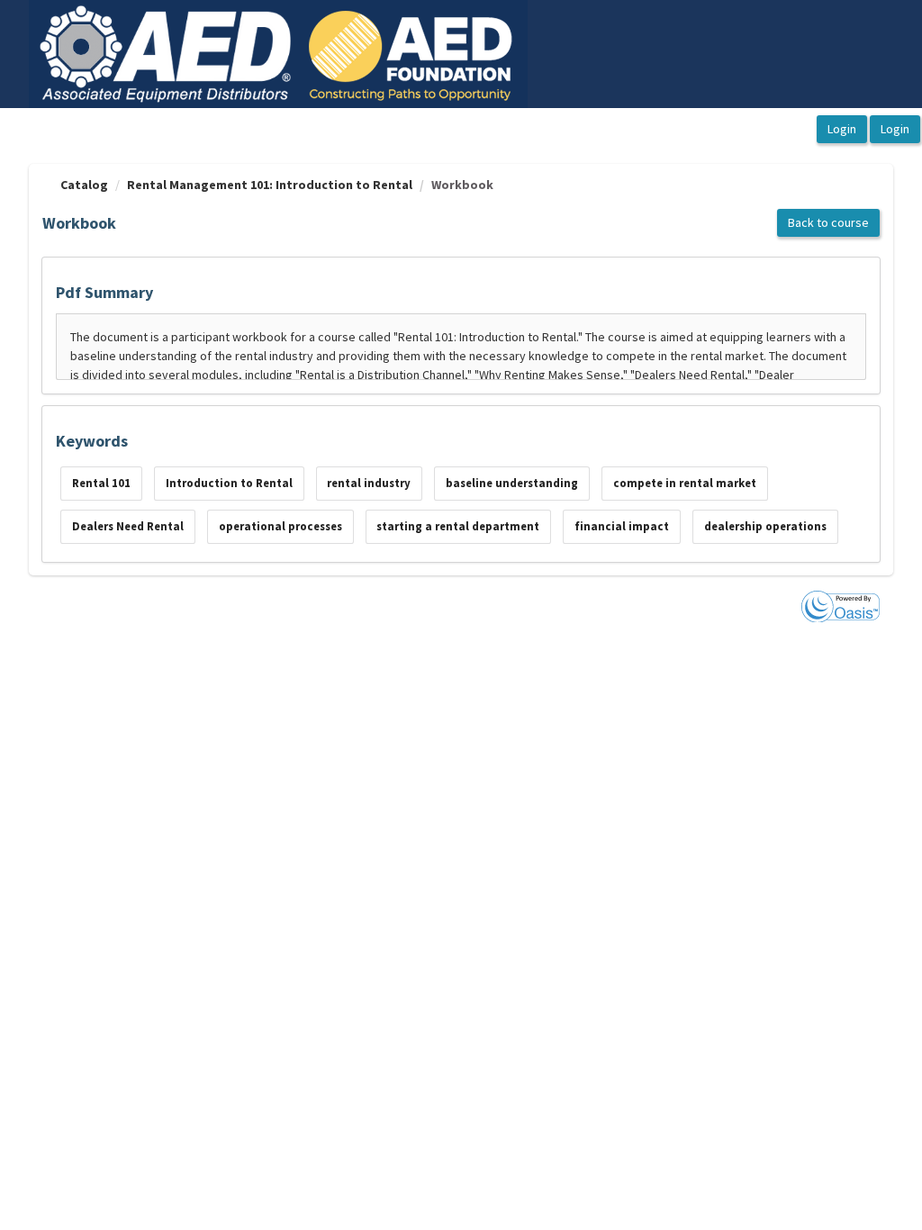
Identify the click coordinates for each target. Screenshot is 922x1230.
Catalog (84, 184)
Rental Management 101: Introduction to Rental (269, 184)
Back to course (828, 222)
